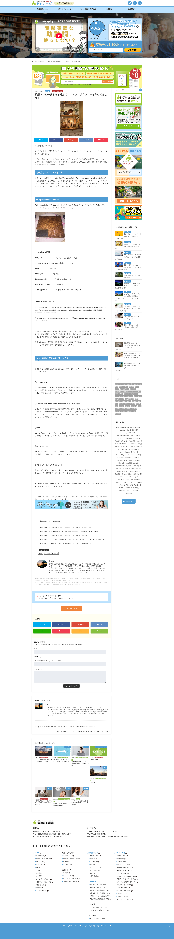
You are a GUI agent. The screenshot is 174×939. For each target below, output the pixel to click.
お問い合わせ (40, 885)
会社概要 (39, 876)
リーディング (137, 396)
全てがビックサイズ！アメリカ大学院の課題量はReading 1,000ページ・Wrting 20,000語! (127, 296)
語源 (134, 411)
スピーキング (126, 391)
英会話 (121, 404)
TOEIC (137, 386)
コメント (38, 669)
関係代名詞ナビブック (124, 867)
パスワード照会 (68, 875)
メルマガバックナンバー (70, 878)
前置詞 (117, 401)
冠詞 (136, 399)
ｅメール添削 (94, 861)
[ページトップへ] (169, 926)
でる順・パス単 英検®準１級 (99, 890)
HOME (37, 853)
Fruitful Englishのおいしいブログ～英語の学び (86, 926)
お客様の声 (39, 864)
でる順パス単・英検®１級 (98, 884)
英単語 (126, 404)
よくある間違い (124, 389)
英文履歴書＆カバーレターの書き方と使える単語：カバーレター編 (70, 527)
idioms (121, 386)
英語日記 (134, 408)
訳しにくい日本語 (120, 411)
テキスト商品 (120, 853)
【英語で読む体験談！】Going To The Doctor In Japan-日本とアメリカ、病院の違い (81, 731)
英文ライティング (64, 10)
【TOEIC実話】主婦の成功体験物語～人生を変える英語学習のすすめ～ (128, 256)
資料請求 (39, 888)
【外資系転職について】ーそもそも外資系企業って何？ (127, 367)
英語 (139, 406)
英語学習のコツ (42, 10)
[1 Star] (37, 596)
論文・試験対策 (95, 870)
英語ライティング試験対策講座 (100, 896)
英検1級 (121, 406)
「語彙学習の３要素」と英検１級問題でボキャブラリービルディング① (127, 307)
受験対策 (92, 873)
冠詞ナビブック (122, 856)
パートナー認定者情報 (70, 881)
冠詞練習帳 (120, 858)
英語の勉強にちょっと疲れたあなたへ (132, 275)
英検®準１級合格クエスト (98, 887)
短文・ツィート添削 (96, 867)
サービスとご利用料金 (43, 858)
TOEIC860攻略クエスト (97, 907)
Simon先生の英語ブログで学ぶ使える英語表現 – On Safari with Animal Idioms (73, 531)
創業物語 (39, 873)
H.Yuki (46, 704)
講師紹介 (39, 867)
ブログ (38, 870)
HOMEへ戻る (71, 608)
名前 (35, 648)
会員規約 (66, 861)
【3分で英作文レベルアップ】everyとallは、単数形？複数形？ (127, 326)
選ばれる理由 (40, 861)
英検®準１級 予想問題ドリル (99, 893)
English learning (137, 384)
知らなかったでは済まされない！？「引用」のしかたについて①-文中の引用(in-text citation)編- (65, 727)
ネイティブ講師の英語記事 (87, 10)
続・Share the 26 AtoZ (124, 890)
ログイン (66, 873)
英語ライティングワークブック (127, 879)
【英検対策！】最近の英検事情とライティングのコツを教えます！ (70, 543)
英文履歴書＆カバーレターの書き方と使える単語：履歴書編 (68, 535)
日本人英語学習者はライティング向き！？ (132, 317)
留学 (139, 401)
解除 (77, 858)
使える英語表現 (129, 399)
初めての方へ (40, 856)
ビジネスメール (136, 391)
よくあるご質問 (68, 864)
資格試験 (117, 413)
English (129, 384)
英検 (116, 406)
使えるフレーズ (119, 399)
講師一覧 (129, 501)
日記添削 (92, 858)
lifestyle (131, 386)
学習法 (129, 401)
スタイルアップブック (124, 899)
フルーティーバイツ (123, 896)
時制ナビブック (122, 861)
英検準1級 (134, 406)
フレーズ (126, 394)
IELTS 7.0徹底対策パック (98, 918)
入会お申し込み (68, 856)
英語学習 (55, 553)
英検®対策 (92, 881)
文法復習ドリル (122, 893)
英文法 (138, 404)
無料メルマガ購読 (68, 858)
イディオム (118, 391)
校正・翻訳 (93, 876)
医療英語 (123, 401)
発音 (116, 404)
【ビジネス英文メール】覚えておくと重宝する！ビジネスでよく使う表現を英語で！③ (76, 539)
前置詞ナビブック (122, 864)
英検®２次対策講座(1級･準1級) (100, 899)
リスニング (130, 396)
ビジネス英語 (119, 394)
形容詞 (134, 401)
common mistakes (120, 384)
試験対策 (109, 10)
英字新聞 (132, 404)
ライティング (134, 394)
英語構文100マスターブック (126, 870)
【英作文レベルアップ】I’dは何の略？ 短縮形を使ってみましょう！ (127, 235)
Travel (117, 389)
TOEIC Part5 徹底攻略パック (99, 910)
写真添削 (92, 864)
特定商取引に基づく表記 (43, 882)
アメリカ (47, 553)
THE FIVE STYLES (122, 873)
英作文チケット (95, 856)
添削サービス (93, 853)
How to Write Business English (126, 876)
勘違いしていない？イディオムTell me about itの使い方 (127, 245)
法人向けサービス (41, 890)
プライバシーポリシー (43, 879)
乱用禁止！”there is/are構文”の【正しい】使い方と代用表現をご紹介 (127, 285)
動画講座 (131, 10)
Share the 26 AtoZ (122, 888)
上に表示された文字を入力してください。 (49, 660)
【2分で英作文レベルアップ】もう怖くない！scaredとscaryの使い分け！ (127, 266)
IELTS (126, 386)
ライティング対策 (120, 396)
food (41, 553)
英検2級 (127, 406)
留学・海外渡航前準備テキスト (127, 882)
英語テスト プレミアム (124, 885)
